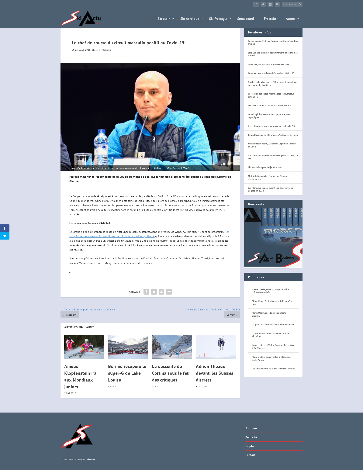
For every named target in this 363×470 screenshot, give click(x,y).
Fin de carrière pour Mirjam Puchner (265, 167)
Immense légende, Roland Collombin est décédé (271, 73)
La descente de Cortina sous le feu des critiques (171, 373)
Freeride (270, 19)
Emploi (249, 446)
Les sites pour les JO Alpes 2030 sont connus (269, 105)
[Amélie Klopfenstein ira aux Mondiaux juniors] (84, 347)
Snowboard (245, 19)
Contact (250, 455)
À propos (251, 428)
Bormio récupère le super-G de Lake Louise (127, 373)
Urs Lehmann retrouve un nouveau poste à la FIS (271, 126)
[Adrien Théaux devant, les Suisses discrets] (216, 347)
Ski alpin (163, 19)
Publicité (251, 437)
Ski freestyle (218, 19)
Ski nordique (189, 19)
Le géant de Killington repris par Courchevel (273, 324)
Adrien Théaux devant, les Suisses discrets (214, 373)
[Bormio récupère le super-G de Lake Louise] (128, 347)
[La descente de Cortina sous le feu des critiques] (172, 347)
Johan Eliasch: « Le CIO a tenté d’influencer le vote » (273, 134)
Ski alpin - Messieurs (101, 49)
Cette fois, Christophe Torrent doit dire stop (268, 64)
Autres (290, 19)
